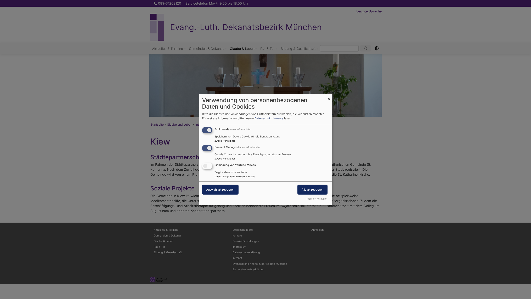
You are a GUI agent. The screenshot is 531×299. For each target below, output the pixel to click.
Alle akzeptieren (312, 189)
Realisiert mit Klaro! (316, 198)
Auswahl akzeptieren (220, 189)
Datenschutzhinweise (269, 118)
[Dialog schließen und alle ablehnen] (329, 96)
